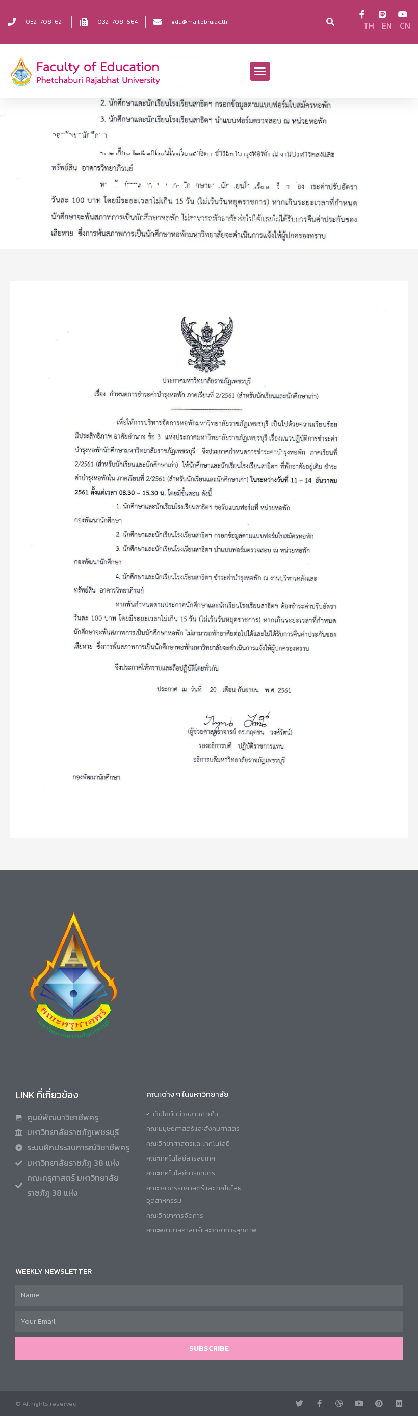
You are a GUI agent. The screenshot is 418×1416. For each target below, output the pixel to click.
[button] (260, 71)
